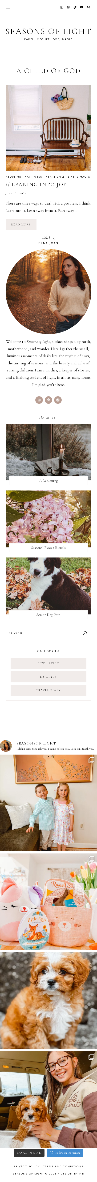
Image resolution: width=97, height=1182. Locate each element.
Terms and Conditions (63, 1166)
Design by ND (72, 1173)
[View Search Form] (88, 7)
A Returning (48, 481)
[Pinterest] (68, 7)
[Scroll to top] (88, 1169)
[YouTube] (82, 7)
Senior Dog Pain (48, 615)
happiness (33, 177)
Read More (23, 226)
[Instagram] (61, 7)
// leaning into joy (36, 185)
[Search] (85, 633)
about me (13, 177)
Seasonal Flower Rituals (48, 548)
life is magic (79, 177)
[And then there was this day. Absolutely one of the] (48, 1099)
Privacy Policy (27, 1166)
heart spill (55, 177)
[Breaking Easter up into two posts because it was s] (48, 901)
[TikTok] (75, 7)
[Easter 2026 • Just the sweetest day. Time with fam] (48, 803)
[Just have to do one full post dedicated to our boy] (48, 1000)
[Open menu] (8, 7)
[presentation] (48, 128)
